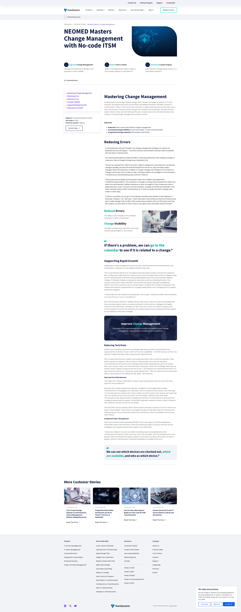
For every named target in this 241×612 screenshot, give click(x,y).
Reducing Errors (73, 96)
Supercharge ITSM (103, 553)
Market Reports (130, 557)
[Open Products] (93, 10)
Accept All (228, 604)
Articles (127, 561)
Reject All (217, 604)
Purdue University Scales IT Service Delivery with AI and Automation (163, 512)
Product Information (131, 550)
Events (154, 572)
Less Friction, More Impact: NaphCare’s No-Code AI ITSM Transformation (134, 512)
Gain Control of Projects (105, 576)
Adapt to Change (102, 572)
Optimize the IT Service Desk (106, 550)
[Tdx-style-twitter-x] (70, 606)
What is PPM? (129, 583)
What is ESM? (129, 572)
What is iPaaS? (129, 575)
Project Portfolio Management (75, 565)
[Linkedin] (65, 606)
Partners (155, 569)
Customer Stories (130, 546)
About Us (155, 546)
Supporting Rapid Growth (77, 105)
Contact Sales (157, 550)
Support (155, 561)
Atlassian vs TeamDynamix (106, 592)
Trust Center (157, 553)
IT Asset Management (72, 550)
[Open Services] (115, 10)
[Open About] (154, 10)
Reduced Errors (73, 99)
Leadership (156, 565)
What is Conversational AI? (134, 579)
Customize (204, 604)
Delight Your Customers (105, 557)
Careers (155, 557)
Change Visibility (73, 102)
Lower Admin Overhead (104, 546)
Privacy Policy (173, 606)
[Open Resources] (127, 10)
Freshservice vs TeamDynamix (107, 584)
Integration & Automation (73, 557)
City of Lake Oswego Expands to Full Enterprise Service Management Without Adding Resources (76, 513)
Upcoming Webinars (131, 553)
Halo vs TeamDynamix (104, 588)
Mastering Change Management (79, 93)
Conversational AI (70, 553)
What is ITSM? (129, 568)
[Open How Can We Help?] (145, 10)
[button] (169, 80)
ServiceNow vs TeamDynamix (107, 580)
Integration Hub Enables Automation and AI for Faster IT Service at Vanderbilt (104, 513)
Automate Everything (104, 569)
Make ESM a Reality (103, 565)
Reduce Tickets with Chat (105, 561)
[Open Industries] (104, 10)
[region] (216, 597)
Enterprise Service (71, 561)
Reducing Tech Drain (75, 108)
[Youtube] (75, 606)
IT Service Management (73, 546)
